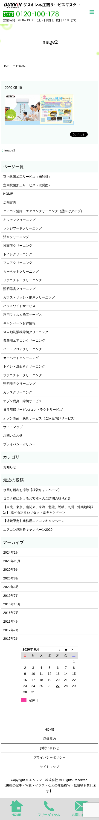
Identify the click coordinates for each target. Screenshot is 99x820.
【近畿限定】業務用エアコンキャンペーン (33, 521)
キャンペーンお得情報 (19, 323)
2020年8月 (11, 578)
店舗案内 (9, 202)
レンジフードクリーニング (22, 228)
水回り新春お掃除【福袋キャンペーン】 (32, 490)
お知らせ (9, 467)
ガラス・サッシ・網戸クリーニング (29, 297)
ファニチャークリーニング (22, 280)
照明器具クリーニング (19, 289)
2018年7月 (11, 613)
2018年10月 (12, 604)
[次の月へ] (74, 649)
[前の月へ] (58, 649)
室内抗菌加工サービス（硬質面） (27, 185)
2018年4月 (11, 621)
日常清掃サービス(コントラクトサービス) (33, 409)
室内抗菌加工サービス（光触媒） (27, 176)
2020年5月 (11, 587)
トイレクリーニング (17, 254)
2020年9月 (11, 569)
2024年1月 (11, 552)
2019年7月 (11, 595)
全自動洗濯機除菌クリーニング (25, 332)
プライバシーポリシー (19, 444)
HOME (8, 194)
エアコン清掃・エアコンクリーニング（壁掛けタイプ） (43, 211)
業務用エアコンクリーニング (24, 340)
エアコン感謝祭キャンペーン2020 (27, 529)
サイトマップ (13, 427)
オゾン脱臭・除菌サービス (22, 401)
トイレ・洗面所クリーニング (24, 366)
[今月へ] (66, 649)
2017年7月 (11, 630)
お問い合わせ (13, 435)
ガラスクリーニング (17, 392)
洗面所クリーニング (17, 245)
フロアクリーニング (17, 263)
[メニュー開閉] (92, 12)
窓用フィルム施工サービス (22, 315)
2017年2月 (11, 638)
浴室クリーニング (16, 237)
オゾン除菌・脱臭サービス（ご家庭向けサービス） (40, 418)
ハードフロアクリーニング (22, 349)
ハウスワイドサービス (19, 306)
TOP (6, 65)
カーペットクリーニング (21, 271)
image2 (9, 150)
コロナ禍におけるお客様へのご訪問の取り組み (37, 498)
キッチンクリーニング (19, 220)
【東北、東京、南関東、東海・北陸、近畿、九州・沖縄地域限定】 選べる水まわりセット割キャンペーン (48, 509)
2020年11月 (11, 561)
